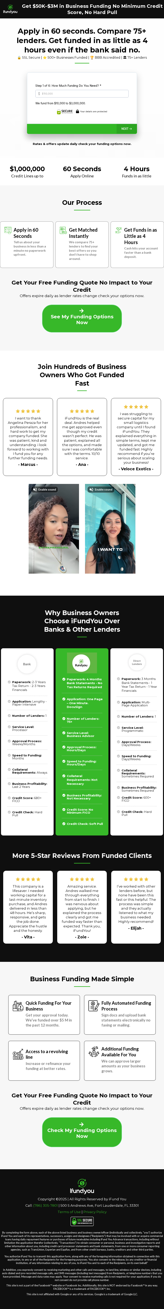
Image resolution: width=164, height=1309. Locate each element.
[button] (127, 129)
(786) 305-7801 (45, 1205)
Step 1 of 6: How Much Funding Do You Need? (68, 85)
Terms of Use (69, 1212)
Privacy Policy (95, 1212)
